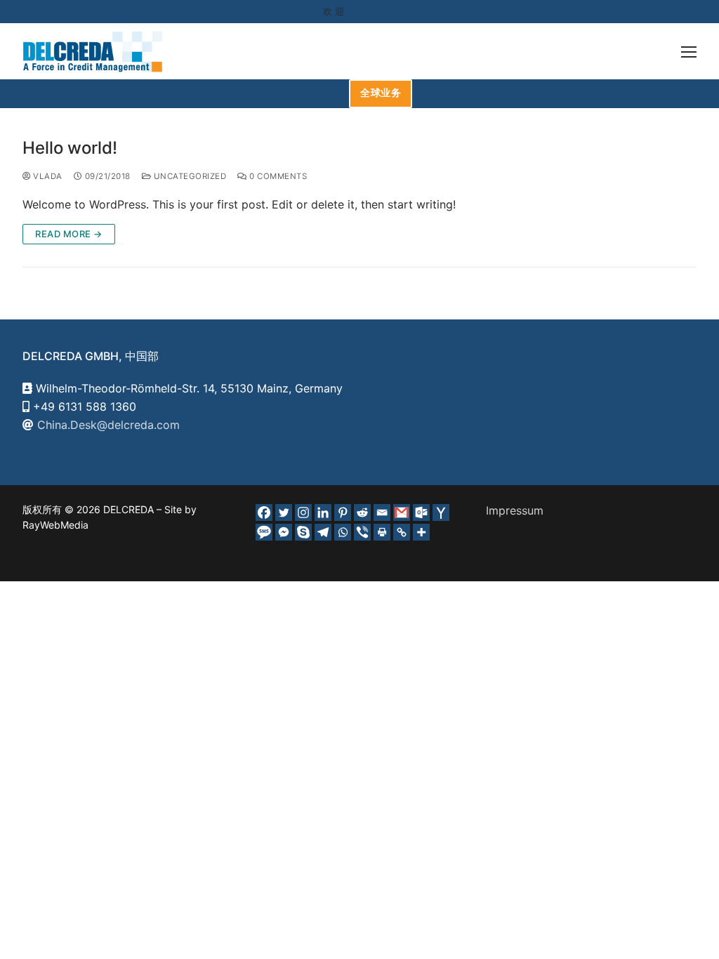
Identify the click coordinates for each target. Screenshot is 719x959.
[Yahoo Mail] (441, 512)
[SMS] (264, 532)
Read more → (69, 233)
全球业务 (380, 92)
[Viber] (362, 532)
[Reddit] (362, 512)
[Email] (382, 512)
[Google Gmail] (401, 512)
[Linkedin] (323, 512)
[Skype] (303, 532)
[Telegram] (323, 532)
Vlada (46, 176)
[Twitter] (283, 512)
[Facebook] (264, 512)
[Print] (382, 532)
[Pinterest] (342, 512)
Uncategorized (188, 176)
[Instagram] (303, 512)
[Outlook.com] (421, 512)
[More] (421, 532)
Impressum (514, 510)
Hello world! (69, 148)
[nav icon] (689, 51)
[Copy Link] (401, 532)
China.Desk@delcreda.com (108, 425)
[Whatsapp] (342, 532)
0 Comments (277, 176)
